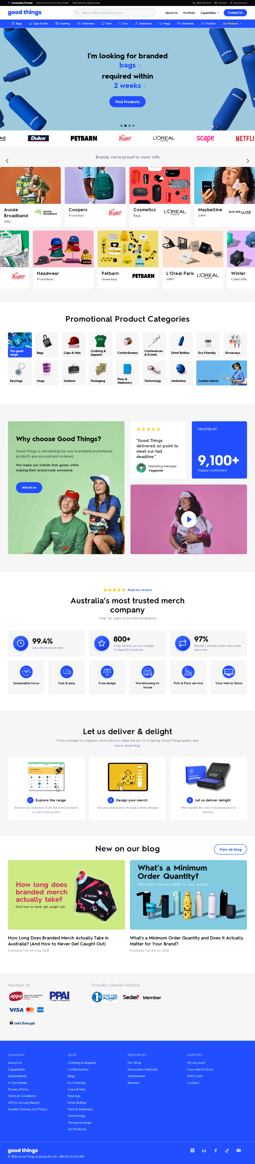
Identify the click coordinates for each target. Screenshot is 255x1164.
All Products (230, 23)
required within (127, 76)
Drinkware (88, 23)
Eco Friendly (77, 1082)
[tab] (121, 126)
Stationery (145, 23)
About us (29, 487)
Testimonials (136, 1076)
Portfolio (189, 13)
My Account (240, 3)
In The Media (17, 1082)
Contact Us (235, 13)
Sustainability (17, 1076)
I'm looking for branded (127, 55)
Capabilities (208, 13)
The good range (79, 1122)
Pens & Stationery (80, 1109)
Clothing (65, 23)
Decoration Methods (142, 1069)
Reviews (133, 1082)
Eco (125, 23)
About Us (171, 13)
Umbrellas (187, 23)
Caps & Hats (40, 23)
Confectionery (78, 1069)
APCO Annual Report (24, 1102)
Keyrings (74, 1096)
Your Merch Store (200, 1069)
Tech (109, 23)
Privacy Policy (18, 1089)
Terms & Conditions (22, 1096)
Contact (222, 3)
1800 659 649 (203, 3)
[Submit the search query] (77, 12)
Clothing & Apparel (82, 1062)
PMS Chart (195, 1076)
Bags (19, 23)
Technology (76, 1115)
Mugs (167, 23)
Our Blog (134, 1062)
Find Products (127, 101)
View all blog (230, 849)
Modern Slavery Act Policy (27, 1109)
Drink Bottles (77, 1102)
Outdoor (210, 23)
